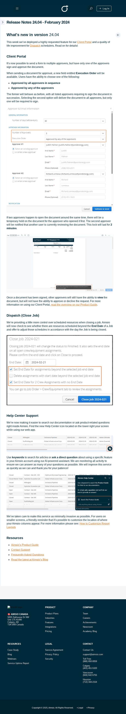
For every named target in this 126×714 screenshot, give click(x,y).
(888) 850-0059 (90, 661)
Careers (86, 618)
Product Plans (52, 613)
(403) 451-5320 (90, 668)
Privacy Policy (52, 654)
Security (49, 659)
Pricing (48, 631)
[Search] (91, 8)
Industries (49, 618)
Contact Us (88, 650)
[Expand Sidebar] (2, 301)
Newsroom (88, 627)
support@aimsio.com (93, 654)
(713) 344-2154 (90, 682)
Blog (10, 654)
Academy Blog (90, 631)
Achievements (89, 622)
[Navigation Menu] (17, 8)
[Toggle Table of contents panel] (118, 35)
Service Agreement (54, 650)
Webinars (12, 659)
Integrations (50, 627)
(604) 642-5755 (90, 675)
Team (85, 613)
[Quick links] (65, 8)
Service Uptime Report (18, 663)
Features (49, 622)
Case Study (13, 650)
